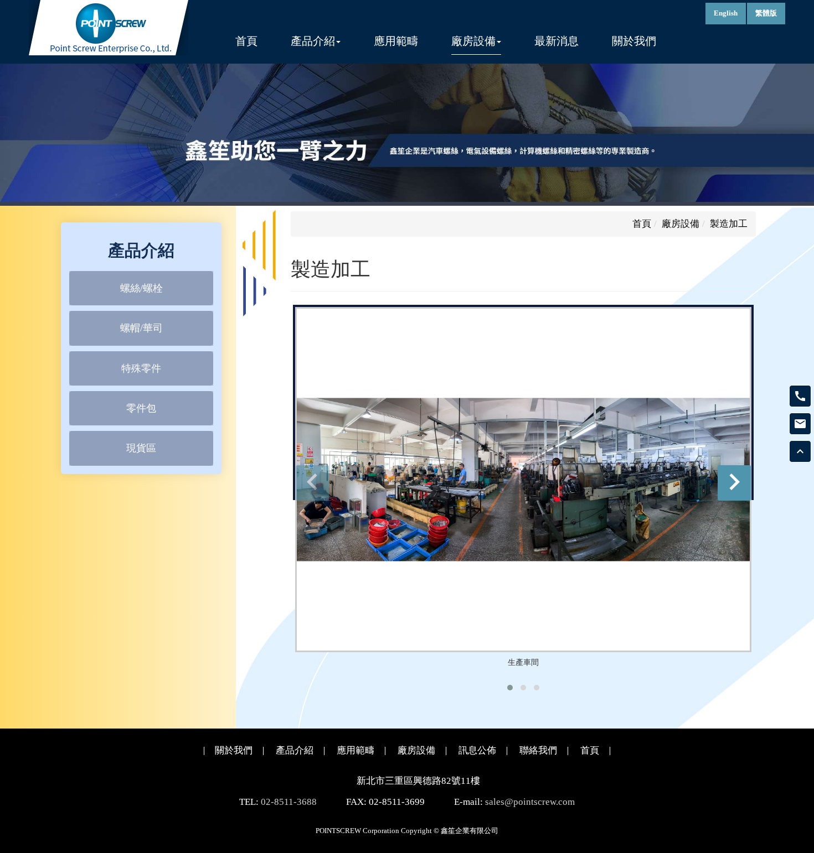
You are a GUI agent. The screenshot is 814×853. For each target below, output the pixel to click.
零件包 (141, 408)
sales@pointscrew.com (530, 802)
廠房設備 (680, 224)
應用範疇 (396, 41)
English (726, 13)
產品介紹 (294, 750)
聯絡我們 (538, 750)
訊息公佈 (477, 750)
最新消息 (556, 41)
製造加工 (729, 224)
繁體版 (766, 13)
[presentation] (312, 483)
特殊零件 (141, 367)
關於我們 (634, 41)
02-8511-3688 (289, 802)
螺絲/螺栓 (141, 287)
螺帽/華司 (141, 328)
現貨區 (141, 448)
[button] (510, 687)
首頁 (246, 41)
